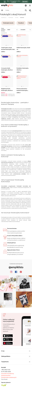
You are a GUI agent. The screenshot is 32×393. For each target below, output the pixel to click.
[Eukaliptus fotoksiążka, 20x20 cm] (23, 61)
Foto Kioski (4, 379)
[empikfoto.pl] (7, 5)
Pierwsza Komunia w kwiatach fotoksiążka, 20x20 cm (22, 89)
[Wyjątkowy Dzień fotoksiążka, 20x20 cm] (7, 81)
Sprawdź (25, 1)
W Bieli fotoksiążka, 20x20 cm (23, 48)
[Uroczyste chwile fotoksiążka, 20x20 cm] (7, 61)
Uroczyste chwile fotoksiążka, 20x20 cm (7, 69)
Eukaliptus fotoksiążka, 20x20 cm (23, 69)
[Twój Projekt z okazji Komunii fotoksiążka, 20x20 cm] (7, 40)
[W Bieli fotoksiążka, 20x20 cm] (23, 40)
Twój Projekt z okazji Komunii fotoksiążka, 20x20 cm (8, 48)
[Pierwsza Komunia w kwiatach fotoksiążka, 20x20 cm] (23, 81)
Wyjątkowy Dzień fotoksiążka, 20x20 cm (7, 89)
